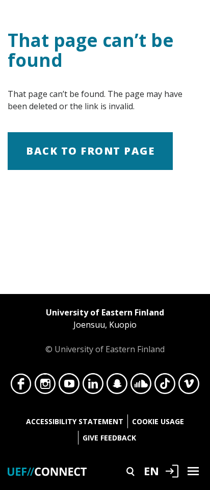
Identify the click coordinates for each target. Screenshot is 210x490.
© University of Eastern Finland (105, 331)
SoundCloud (140, 386)
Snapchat (117, 386)
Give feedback (109, 438)
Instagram (45, 386)
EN (151, 470)
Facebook (21, 386)
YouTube (69, 386)
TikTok (164, 386)
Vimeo (188, 386)
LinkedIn (93, 386)
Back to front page (90, 151)
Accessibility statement (74, 421)
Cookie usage (158, 421)
